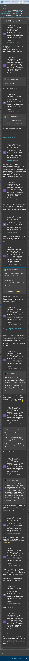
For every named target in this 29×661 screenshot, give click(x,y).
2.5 (11, 12)
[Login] (22, 2)
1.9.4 (16, 13)
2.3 (9, 12)
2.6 (14, 12)
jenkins (21, 10)
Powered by (14, 658)
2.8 (19, 12)
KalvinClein (9, 42)
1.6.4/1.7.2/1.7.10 (5, 13)
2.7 (17, 12)
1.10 (20, 13)
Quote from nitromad (12, 79)
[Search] (18, 2)
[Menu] (27, 2)
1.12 (26, 13)
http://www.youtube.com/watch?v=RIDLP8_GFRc (12, 329)
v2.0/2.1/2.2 (4, 12)
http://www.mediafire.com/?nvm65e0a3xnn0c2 (10, 136)
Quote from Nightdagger (13, 429)
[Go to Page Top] (26, 658)
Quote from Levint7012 (13, 373)
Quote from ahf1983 (12, 269)
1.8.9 (12, 13)
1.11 (23, 13)
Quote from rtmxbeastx (13, 116)
